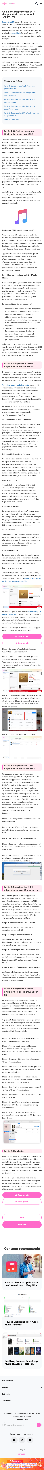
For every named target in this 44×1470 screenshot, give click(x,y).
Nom (22, 1217)
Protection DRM (8, 22)
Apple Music (16, 33)
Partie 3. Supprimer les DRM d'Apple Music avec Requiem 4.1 (20, 101)
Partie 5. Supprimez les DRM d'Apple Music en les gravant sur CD (21, 114)
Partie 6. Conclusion (11, 120)
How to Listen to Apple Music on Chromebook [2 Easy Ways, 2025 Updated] (22, 1284)
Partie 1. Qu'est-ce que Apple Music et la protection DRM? (19, 87)
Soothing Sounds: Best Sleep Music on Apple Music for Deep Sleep (21, 1362)
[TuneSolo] (8, 3)
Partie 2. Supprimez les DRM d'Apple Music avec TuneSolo (20, 94)
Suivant (22, 1224)
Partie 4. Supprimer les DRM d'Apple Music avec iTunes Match (20, 107)
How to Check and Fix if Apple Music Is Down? (22, 1323)
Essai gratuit (23, 636)
